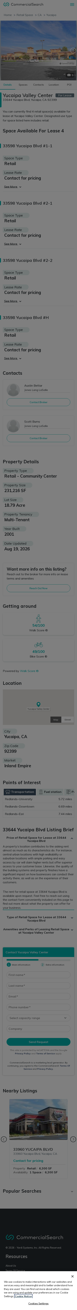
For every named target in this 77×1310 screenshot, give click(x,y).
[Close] (72, 1276)
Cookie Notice (23, 1296)
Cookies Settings (38, 1303)
